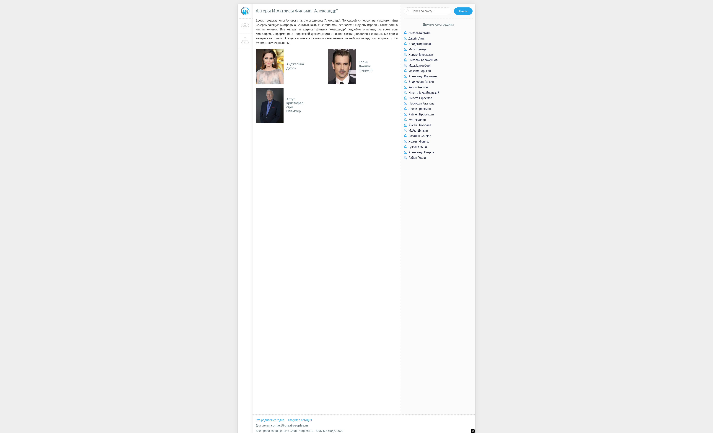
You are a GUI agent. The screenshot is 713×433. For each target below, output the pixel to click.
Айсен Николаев (419, 125)
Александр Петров (421, 152)
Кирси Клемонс (418, 87)
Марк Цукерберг (419, 65)
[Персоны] (245, 26)
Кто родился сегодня (270, 420)
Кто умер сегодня (300, 420)
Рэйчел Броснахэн (421, 114)
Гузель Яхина (417, 146)
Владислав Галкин (421, 81)
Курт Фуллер (417, 119)
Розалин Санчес (419, 136)
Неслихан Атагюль (421, 103)
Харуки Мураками (420, 54)
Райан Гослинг (418, 157)
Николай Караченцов (423, 60)
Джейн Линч (416, 38)
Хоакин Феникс (418, 141)
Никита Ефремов (420, 98)
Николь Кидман (419, 33)
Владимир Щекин (420, 43)
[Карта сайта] (245, 40)
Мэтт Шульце (417, 49)
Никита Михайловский (423, 92)
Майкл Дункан (418, 130)
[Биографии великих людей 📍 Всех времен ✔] (245, 11)
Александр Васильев (422, 76)
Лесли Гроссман (419, 108)
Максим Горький (419, 71)
